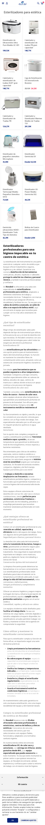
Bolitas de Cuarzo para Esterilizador (32, 228)
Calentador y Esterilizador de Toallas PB (9, 118)
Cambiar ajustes (28, 820)
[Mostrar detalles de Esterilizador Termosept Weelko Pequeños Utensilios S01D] (11, 176)
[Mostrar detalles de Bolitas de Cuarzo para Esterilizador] (33, 214)
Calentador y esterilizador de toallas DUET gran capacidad (10, 82)
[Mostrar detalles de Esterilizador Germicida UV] (33, 140)
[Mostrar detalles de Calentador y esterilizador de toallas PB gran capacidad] (33, 27)
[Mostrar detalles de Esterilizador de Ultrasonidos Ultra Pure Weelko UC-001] (11, 27)
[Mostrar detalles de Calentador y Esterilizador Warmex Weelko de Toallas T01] (33, 102)
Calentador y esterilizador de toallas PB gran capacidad (31, 44)
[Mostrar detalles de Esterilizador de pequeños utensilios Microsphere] (11, 140)
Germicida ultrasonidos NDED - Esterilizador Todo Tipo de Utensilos (11, 231)
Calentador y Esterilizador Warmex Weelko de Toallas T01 (33, 120)
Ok (12, 820)
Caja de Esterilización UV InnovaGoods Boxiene (33, 80)
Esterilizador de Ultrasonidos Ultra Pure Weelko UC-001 (11, 42)
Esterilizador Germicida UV (30, 155)
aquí (24, 804)
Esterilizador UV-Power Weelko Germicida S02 (31, 192)
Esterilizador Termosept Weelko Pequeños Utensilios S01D (11, 193)
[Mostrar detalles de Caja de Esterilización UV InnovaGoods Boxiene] (33, 65)
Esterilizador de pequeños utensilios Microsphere (11, 156)
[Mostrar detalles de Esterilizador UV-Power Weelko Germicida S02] (33, 176)
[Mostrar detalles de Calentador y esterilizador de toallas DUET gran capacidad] (11, 65)
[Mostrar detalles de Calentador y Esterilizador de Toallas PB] (11, 102)
